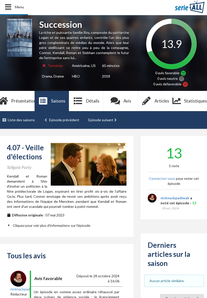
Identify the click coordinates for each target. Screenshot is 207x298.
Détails (92, 101)
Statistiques (195, 101)
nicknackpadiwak (175, 198)
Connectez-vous (162, 178)
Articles (161, 101)
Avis (127, 101)
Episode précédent (64, 120)
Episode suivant (100, 120)
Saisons (58, 101)
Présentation (23, 101)
